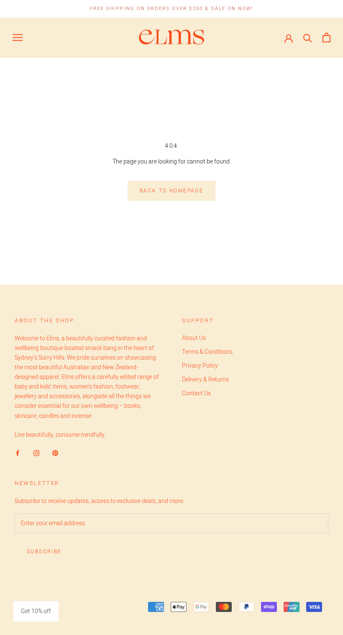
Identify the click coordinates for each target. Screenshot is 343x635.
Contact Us (196, 393)
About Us (194, 338)
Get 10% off (36, 611)
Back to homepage (171, 190)
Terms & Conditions (207, 351)
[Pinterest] (55, 453)
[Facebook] (17, 453)
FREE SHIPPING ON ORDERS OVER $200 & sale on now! (171, 8)
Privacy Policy (200, 365)
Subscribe (44, 551)
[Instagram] (36, 453)
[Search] (307, 37)
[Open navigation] (18, 37)
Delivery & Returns (205, 379)
